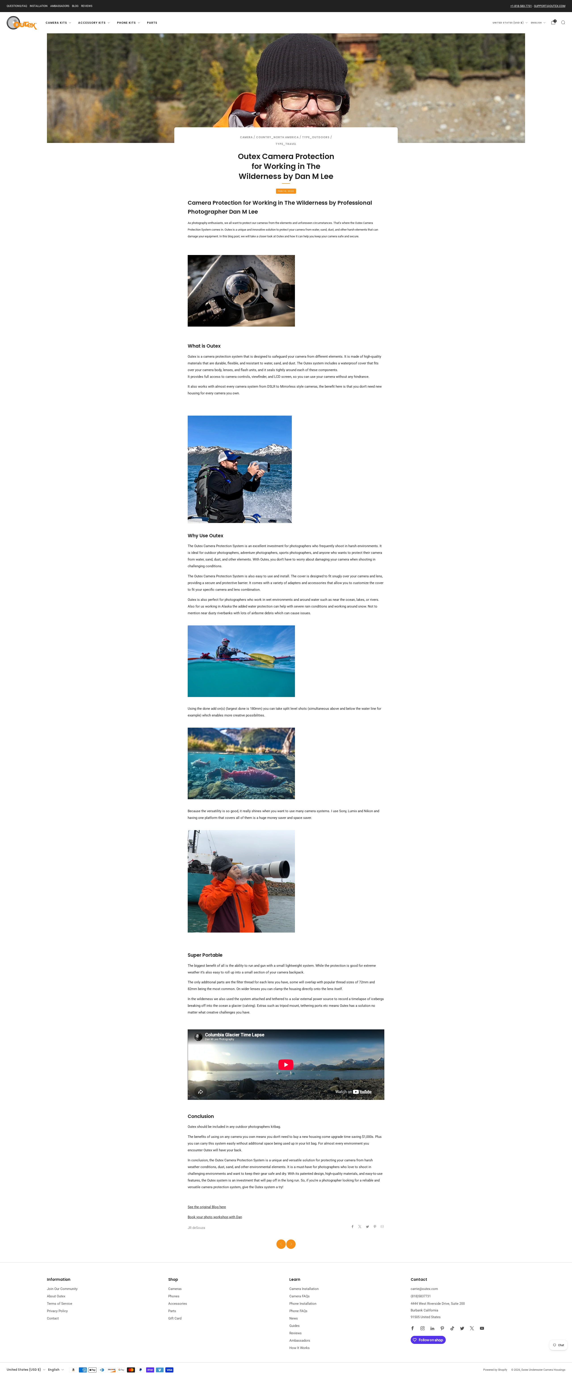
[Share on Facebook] (352, 1227)
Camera (246, 137)
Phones (173, 1296)
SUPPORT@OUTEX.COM (549, 6)
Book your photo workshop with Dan (215, 1217)
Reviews (86, 6)
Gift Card (174, 1318)
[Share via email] (382, 1227)
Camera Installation (304, 1289)
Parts (152, 23)
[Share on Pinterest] (375, 1227)
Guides (294, 1326)
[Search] (563, 22)
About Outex (56, 1296)
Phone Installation (302, 1304)
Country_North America (277, 137)
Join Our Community (62, 1289)
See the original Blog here (207, 1207)
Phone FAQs (298, 1311)
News (293, 1318)
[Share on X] (360, 1227)
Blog (75, 6)
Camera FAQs (299, 1296)
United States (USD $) (508, 22)
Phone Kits (126, 23)
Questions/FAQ (17, 6)
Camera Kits (56, 23)
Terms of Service (59, 1304)
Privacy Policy (57, 1311)
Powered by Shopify (495, 1369)
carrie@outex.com (424, 1289)
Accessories (177, 1304)
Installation (39, 6)
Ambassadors (59, 6)
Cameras (175, 1289)
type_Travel (286, 144)
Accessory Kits (92, 23)
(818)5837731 (421, 1296)
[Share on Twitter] (367, 1227)
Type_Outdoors (316, 137)
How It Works (299, 1348)
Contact (53, 1318)
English (536, 22)
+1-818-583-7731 (521, 6)
